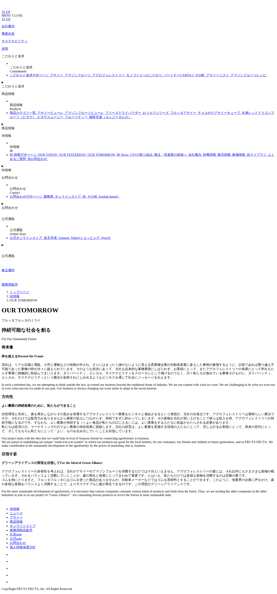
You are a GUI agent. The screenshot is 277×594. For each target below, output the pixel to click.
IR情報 (14, 296)
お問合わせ (18, 543)
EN (8, 12)
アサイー (16, 517)
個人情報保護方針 (23, 547)
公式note (16, 538)
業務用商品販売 (21, 530)
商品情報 (16, 521)
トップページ (19, 292)
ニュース (16, 513)
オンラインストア (23, 526)
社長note (16, 534)
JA (3, 12)
